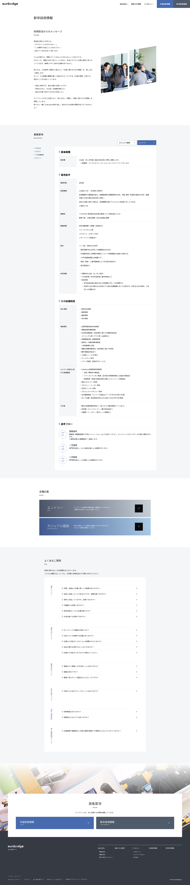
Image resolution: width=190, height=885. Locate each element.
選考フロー (38, 158)
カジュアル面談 (127, 142)
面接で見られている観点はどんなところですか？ (101, 677)
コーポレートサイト (14, 876)
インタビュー (148, 4)
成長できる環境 (136, 4)
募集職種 (38, 148)
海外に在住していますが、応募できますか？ (101, 599)
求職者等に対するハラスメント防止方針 (76, 879)
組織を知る (102, 854)
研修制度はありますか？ (101, 711)
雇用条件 (38, 151)
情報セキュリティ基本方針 (55, 879)
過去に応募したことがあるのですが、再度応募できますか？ (101, 594)
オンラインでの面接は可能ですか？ (101, 630)
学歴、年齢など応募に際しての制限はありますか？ (101, 588)
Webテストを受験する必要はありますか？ (101, 635)
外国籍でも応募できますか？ (101, 605)
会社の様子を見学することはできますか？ (101, 647)
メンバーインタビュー (139, 854)
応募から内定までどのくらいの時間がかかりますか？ (101, 641)
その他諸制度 (39, 155)
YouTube (135, 857)
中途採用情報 (165, 4)
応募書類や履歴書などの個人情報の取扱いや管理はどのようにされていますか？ (101, 730)
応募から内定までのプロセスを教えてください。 (101, 652)
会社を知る (123, 4)
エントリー (147, 142)
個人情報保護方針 (39, 879)
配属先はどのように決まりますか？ (101, 717)
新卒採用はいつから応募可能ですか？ (101, 610)
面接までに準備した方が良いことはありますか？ (101, 666)
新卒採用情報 (182, 4)
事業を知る (102, 851)
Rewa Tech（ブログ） (15, 879)
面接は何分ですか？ (101, 671)
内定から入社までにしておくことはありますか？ (101, 691)
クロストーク (137, 851)
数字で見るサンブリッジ (105, 857)
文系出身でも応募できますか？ (101, 616)
